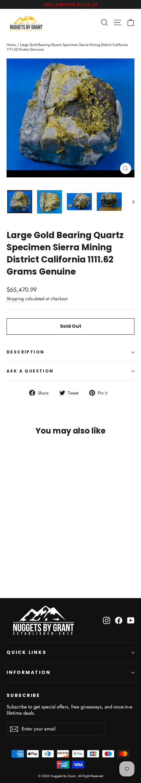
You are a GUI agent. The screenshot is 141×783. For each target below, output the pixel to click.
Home (11, 44)
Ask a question (30, 371)
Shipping (15, 298)
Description (25, 352)
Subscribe (23, 695)
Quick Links (27, 652)
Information (29, 672)
